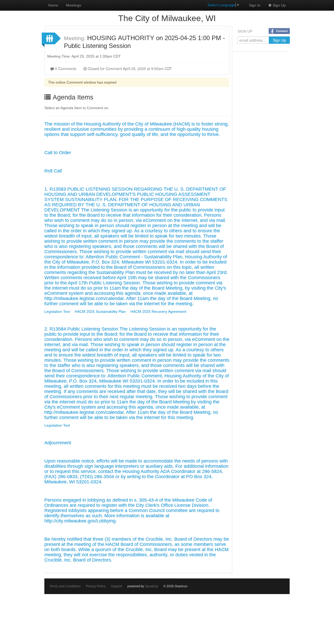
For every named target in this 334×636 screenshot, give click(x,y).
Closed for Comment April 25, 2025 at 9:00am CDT (129, 68)
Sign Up (279, 5)
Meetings (73, 5)
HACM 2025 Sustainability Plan (100, 311)
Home (53, 5)
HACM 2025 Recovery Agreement (158, 311)
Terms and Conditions (65, 586)
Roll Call (53, 170)
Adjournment (57, 442)
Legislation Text (57, 311)
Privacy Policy (96, 586)
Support (116, 586)
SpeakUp (151, 586)
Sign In (254, 5)
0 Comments (65, 68)
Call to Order (57, 152)
